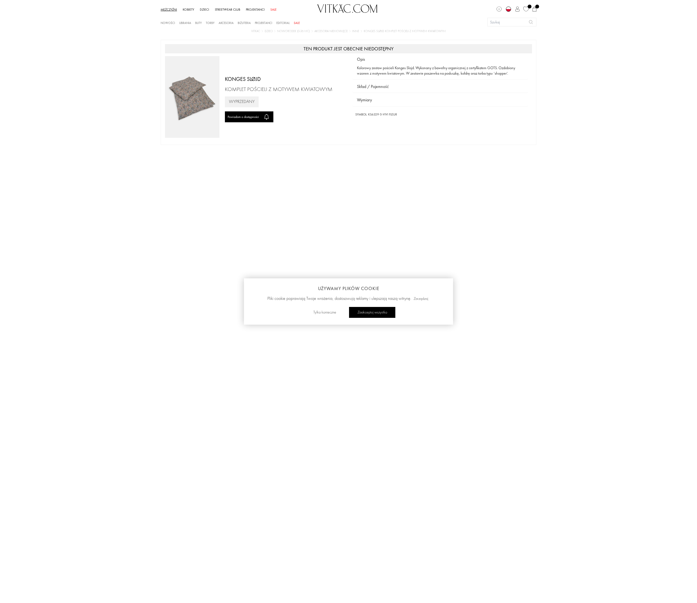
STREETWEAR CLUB (227, 9)
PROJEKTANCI (255, 9)
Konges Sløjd (243, 79)
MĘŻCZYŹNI (169, 9)
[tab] (440, 59)
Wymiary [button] (364, 100)
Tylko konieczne (324, 312)
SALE (273, 9)
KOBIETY (188, 9)
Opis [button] (361, 59)
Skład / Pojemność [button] (373, 86)
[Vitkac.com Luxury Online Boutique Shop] (347, 7)
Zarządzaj (421, 299)
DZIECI (204, 9)
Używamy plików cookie (348, 288)
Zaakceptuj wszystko (372, 312)
